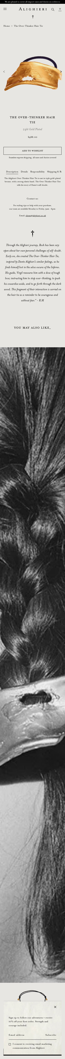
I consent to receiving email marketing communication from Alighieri (32, 1046)
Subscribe (50, 1035)
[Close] (55, 1007)
